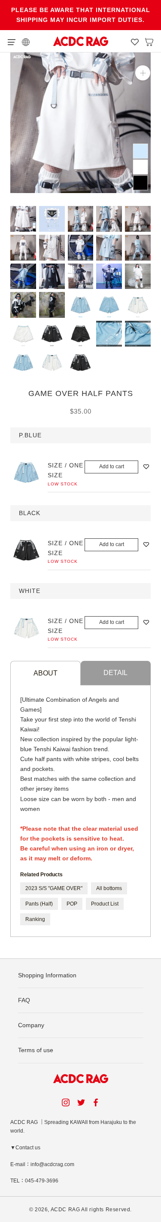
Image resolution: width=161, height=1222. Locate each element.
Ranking (35, 919)
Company (31, 1025)
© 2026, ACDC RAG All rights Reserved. (80, 1210)
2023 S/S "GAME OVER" (53, 888)
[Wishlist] (135, 41)
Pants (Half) (39, 904)
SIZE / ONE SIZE (65, 470)
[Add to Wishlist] (146, 466)
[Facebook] (97, 1102)
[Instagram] (66, 1102)
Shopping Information (47, 975)
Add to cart (111, 467)
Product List (104, 904)
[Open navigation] (11, 41)
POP (72, 904)
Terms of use (35, 1050)
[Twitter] (81, 1102)
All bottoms (109, 888)
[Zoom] (142, 72)
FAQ (24, 1000)
